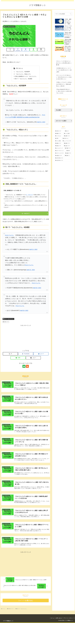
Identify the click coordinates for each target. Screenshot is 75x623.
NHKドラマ (6, 321)
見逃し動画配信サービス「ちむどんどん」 (26, 76)
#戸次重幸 (13, 117)
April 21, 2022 (41, 122)
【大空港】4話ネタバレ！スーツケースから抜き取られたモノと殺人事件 (63, 70)
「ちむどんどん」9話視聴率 (22, 71)
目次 (17, 68)
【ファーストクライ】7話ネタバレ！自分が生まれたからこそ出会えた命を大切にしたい (63, 77)
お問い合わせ (59, 618)
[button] (41, 49)
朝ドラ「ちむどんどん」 (9, 318)
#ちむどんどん (9, 235)
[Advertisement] (26, 337)
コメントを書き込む (25, 600)
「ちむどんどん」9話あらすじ (23, 74)
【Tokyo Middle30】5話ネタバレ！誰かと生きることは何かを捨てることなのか (63, 91)
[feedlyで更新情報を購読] (23, 366)
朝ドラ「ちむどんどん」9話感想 (23, 78)
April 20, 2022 (37, 288)
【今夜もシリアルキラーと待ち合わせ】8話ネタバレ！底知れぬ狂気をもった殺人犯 (63, 84)
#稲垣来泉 (20, 117)
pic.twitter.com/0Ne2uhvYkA (31, 117)
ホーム (52, 618)
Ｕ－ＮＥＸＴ (29, 194)
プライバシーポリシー (68, 618)
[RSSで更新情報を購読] (27, 366)
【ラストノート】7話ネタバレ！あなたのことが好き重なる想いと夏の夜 (63, 63)
